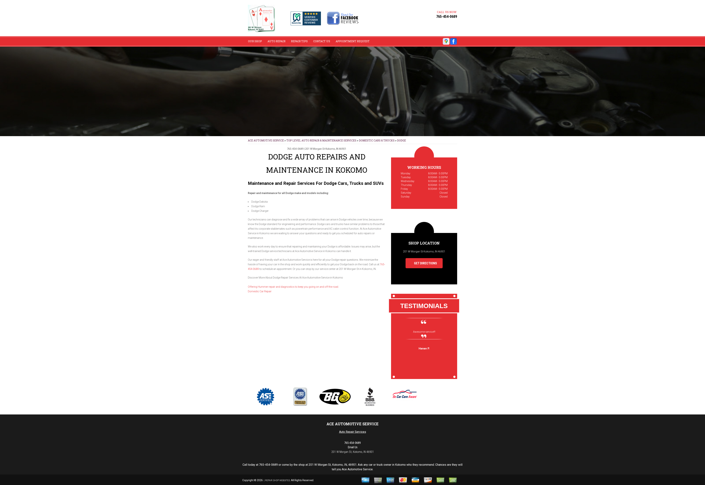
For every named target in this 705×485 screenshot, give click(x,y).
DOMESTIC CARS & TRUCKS (377, 140)
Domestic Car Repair (260, 291)
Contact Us (321, 41)
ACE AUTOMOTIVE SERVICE (266, 140)
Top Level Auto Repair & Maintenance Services (321, 140)
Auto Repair (276, 41)
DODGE (401, 140)
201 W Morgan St (315, 148)
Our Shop (255, 41)
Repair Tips (299, 41)
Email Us (352, 447)
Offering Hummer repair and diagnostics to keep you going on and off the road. (293, 286)
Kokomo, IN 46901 (336, 148)
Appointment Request (353, 41)
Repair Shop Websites (277, 480)
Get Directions (425, 263)
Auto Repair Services (352, 432)
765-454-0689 (446, 16)
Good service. (424, 331)
